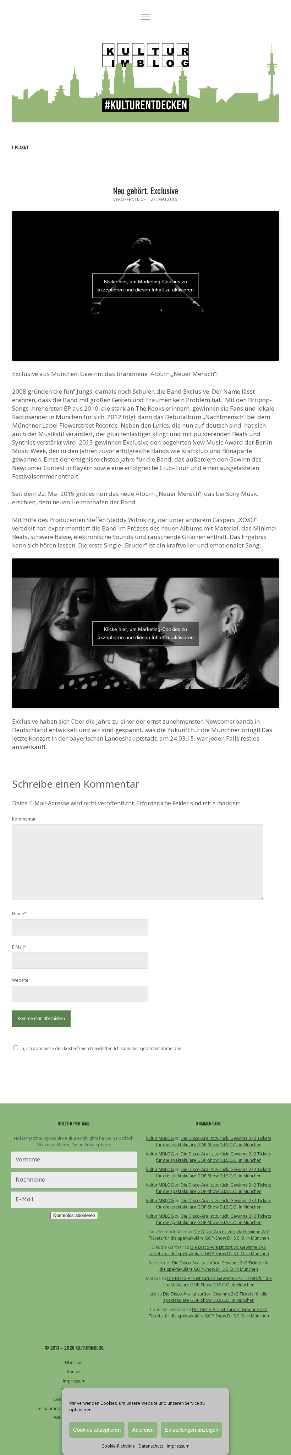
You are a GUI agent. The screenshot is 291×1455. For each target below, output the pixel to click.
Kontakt (74, 1372)
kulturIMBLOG (160, 1138)
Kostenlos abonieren (74, 1215)
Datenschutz (150, 1446)
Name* (19, 914)
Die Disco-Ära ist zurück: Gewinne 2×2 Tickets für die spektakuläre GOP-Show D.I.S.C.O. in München (213, 1141)
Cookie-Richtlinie (118, 1446)
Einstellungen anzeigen (191, 1430)
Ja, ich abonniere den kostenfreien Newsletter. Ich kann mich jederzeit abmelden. (101, 1048)
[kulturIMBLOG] (145, 115)
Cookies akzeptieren (97, 1430)
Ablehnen (143, 1430)
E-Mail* (19, 947)
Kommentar (24, 819)
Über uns (74, 1363)
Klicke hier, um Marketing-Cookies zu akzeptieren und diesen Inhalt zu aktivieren (146, 285)
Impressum (178, 1446)
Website (20, 980)
